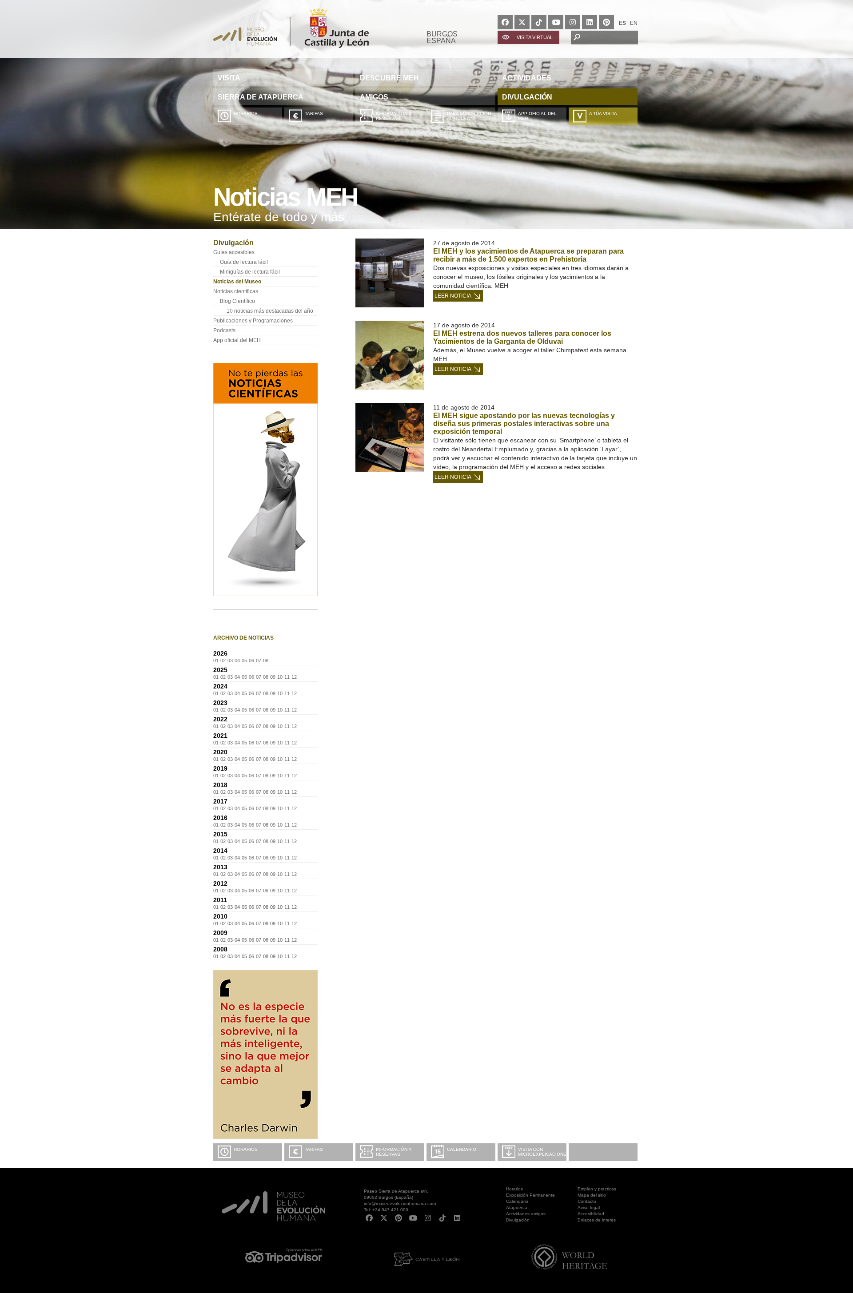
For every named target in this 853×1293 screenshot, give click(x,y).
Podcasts (224, 330)
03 (230, 660)
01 (216, 660)
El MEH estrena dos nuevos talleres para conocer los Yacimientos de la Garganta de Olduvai (522, 337)
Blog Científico (237, 301)
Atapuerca (516, 1207)
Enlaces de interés (597, 1219)
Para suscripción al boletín (469, 116)
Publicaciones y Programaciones (253, 321)
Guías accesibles (234, 252)
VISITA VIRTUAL (535, 37)
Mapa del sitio (592, 1195)
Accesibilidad (591, 1213)
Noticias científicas (235, 291)
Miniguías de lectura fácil (250, 272)
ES (622, 23)
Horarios (246, 113)
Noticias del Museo (237, 281)
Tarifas (314, 113)
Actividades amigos (526, 1213)
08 (265, 660)
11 (287, 677)
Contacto (587, 1201)
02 (223, 660)
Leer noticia (452, 296)
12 (294, 677)
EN (634, 23)
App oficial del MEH (537, 116)
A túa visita (603, 113)
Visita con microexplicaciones (542, 1152)
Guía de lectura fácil (244, 262)
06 (251, 660)
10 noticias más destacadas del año (270, 311)
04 (237, 660)
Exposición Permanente (530, 1195)
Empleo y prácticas (597, 1188)
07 (258, 660)
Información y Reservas (394, 116)
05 (244, 660)
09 (272, 677)
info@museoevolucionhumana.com (400, 1203)
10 (280, 677)
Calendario (461, 1149)
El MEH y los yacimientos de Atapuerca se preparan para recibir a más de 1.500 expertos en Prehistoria (528, 255)
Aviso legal (589, 1207)
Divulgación (518, 1219)
